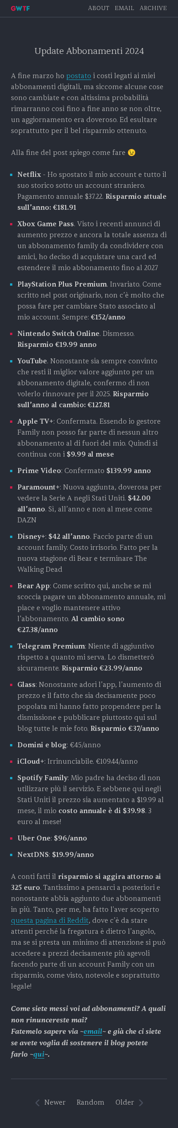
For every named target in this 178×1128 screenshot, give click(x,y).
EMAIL (124, 8)
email (93, 1031)
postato (78, 76)
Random (91, 1102)
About (98, 8)
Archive (153, 8)
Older (124, 1102)
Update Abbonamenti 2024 (89, 51)
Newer (55, 1102)
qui (38, 1054)
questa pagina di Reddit (50, 920)
